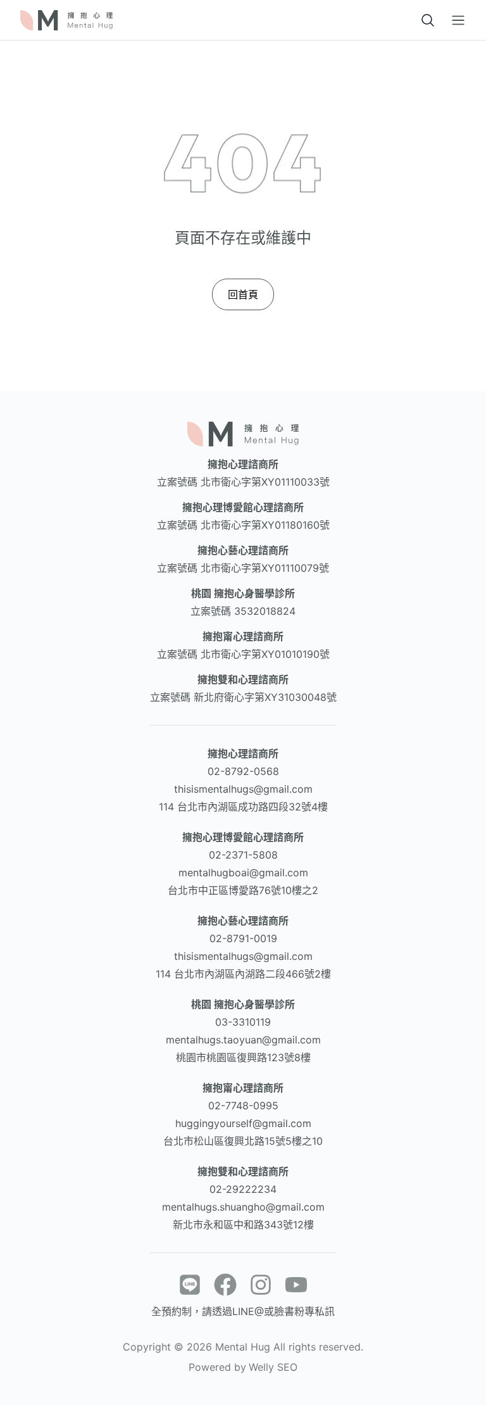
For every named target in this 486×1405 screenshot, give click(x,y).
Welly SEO (273, 1367)
